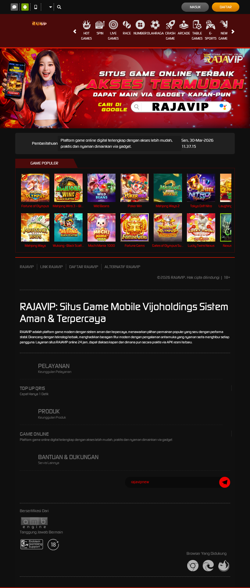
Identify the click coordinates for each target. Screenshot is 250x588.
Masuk (195, 7)
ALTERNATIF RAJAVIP (122, 266)
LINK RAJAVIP (51, 266)
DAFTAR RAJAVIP (83, 266)
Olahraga (155, 33)
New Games (224, 36)
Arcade (184, 33)
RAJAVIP (27, 266)
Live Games (113, 36)
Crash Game (170, 36)
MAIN (39, 187)
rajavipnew (140, 482)
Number (140, 33)
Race (127, 33)
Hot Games (86, 36)
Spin (100, 33)
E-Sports (210, 36)
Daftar (226, 7)
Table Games (197, 36)
